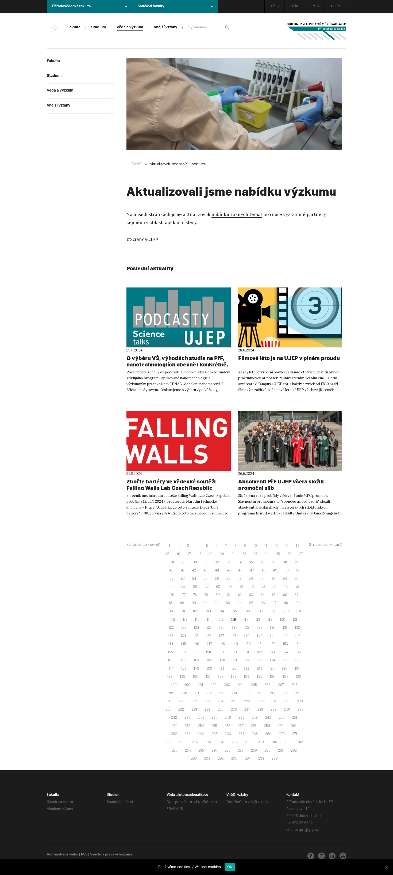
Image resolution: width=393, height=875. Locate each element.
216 (260, 693)
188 (169, 676)
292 (294, 750)
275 (208, 742)
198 (298, 676)
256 (227, 726)
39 (296, 562)
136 (208, 636)
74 (286, 586)
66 (195, 586)
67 (207, 586)
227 (260, 701)
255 (214, 726)
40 (171, 570)
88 (171, 603)
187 (297, 668)
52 (172, 578)
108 (273, 611)
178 (183, 668)
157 (195, 652)
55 (205, 578)
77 (184, 595)
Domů (136, 164)
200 (187, 685)
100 (170, 611)
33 (228, 562)
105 (234, 611)
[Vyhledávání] (228, 27)
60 (262, 578)
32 (217, 562)
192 (221, 676)
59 (251, 578)
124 (196, 627)
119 (270, 619)
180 (209, 668)
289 (254, 750)
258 (254, 726)
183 (246, 668)
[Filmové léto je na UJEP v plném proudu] (290, 317)
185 (272, 668)
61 (274, 578)
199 (174, 685)
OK (229, 867)
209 (171, 693)
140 (260, 636)
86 (285, 595)
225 (234, 701)
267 (241, 734)
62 (285, 578)
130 (272, 627)
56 (217, 578)
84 (262, 595)
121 (295, 619)
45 (229, 570)
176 (297, 660)
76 (172, 595)
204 (240, 685)
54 (194, 578)
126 (222, 627)
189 (182, 676)
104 (221, 611)
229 (287, 701)
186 (284, 668)
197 (285, 676)
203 (227, 685)
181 (221, 668)
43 (205, 570)
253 (188, 726)
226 (247, 701)
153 (285, 644)
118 (258, 619)
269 (268, 734)
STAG (295, 6)
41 (182, 570)
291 (280, 750)
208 (294, 685)
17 (189, 554)
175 (285, 660)
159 (221, 652)
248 (255, 717)
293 (194, 758)
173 (259, 660)
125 (209, 627)
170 (222, 660)
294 (207, 758)
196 (272, 676)
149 (235, 644)
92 (216, 603)
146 (196, 644)
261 (293, 726)
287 (227, 750)
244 (201, 717)
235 (221, 709)
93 (228, 603)
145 (183, 644)
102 (195, 611)
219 (297, 693)
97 (274, 603)
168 (196, 660)
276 (221, 742)
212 (209, 693)
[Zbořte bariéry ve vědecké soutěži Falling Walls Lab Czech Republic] (178, 441)
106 (247, 611)
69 (230, 586)
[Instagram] (321, 856)
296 (234, 758)
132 (297, 627)
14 (297, 545)
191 (208, 676)
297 (248, 758)
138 (234, 636)
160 (234, 652)
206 (267, 685)
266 (228, 734)
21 (233, 554)
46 (240, 570)
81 (228, 595)
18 (200, 554)
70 (241, 586)
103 (208, 611)
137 (221, 636)
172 (247, 660)
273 (181, 742)
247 (241, 717)
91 (205, 603)
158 (208, 652)
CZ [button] (273, 6)
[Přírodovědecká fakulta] (54, 27)
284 (188, 750)
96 (263, 603)
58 (239, 578)
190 (195, 676)
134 (183, 636)
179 (196, 668)
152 (272, 644)
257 (241, 726)
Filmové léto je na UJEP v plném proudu (289, 358)
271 (294, 734)
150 (248, 644)
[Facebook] (310, 856)
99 (297, 603)
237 (247, 709)
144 (170, 644)
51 (297, 570)
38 (285, 562)
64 (171, 586)
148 (222, 644)
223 (207, 701)
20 (222, 554)
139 (246, 636)
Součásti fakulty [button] (151, 6)
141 (272, 636)
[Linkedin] (332, 856)
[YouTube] (343, 856)
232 (181, 709)
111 (173, 619)
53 (183, 578)
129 (260, 627)
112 (185, 619)
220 (168, 701)
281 (287, 742)
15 (167, 554)
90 (194, 603)
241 (300, 709)
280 (274, 742)
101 (182, 611)
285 (201, 750)
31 (206, 562)
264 (201, 734)
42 (194, 570)
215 (247, 693)
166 (171, 660)
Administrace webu (62, 854)
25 (278, 554)
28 (172, 562)
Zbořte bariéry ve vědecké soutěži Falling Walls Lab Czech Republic (171, 484)
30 (195, 562)
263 (187, 734)
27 (301, 554)
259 (267, 726)
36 (262, 562)
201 (200, 685)
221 (181, 701)
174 (272, 660)
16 (178, 554)
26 (289, 554)
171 (235, 660)
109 (286, 611)
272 (168, 742)
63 (297, 578)
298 (261, 758)
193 (233, 676)
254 (201, 726)
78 (195, 595)
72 (263, 586)
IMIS (315, 6)
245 (214, 717)
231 (168, 709)
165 (298, 652)
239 (273, 709)
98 (286, 603)
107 (260, 611)
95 (251, 603)
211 (197, 693)
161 (246, 652)
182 (234, 668)
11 (265, 545)
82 (240, 595)
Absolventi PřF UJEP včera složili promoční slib (281, 484)
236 (234, 709)
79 (206, 595)
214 (234, 693)
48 (263, 570)
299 (275, 758)
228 (273, 701)
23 (255, 554)
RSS (84, 854)
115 (221, 619)
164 (285, 652)
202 (214, 685)
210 (184, 693)
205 (254, 685)
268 (255, 734)
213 (221, 693)
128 (247, 627)
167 (183, 660)
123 (183, 627)
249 (268, 717)
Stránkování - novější (143, 544)
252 (175, 726)
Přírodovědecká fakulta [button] (71, 6)
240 (287, 709)
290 (267, 750)
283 (175, 750)
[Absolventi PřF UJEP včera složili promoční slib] (290, 441)
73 (274, 586)
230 (300, 701)
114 (209, 619)
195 (259, 676)
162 (259, 652)
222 (194, 701)
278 (248, 742)
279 (261, 742)
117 (246, 619)
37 (274, 562)
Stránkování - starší (325, 544)
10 (255, 545)
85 (274, 595)
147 (209, 644)
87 (296, 595)
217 (272, 693)
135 (196, 636)
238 (260, 709)
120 (282, 619)
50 (287, 570)
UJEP (335, 6)
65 (183, 586)
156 (183, 652)
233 (194, 709)
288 (241, 750)
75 (297, 586)
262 (174, 734)
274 (195, 742)
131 (285, 627)
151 (260, 644)
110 (298, 611)
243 (187, 717)
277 (234, 742)
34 (240, 562)
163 (272, 652)
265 (214, 734)
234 (207, 709)
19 (211, 554)
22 (244, 554)
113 (197, 619)
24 (267, 554)
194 (246, 676)
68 (218, 586)
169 (209, 660)
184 (259, 668)
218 (285, 693)
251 (294, 717)
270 (282, 734)
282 (300, 742)
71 (252, 586)
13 (286, 545)
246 (228, 717)
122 (171, 627)
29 (184, 562)
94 (239, 603)
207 (281, 685)
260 (281, 726)
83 (251, 595)
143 (297, 636)
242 (174, 717)
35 (251, 562)
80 (218, 595)
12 (276, 545)
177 (171, 668)
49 (275, 570)
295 (221, 758)
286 (214, 750)
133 (170, 636)
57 (228, 578)
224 (221, 701)
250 (282, 717)
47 (252, 570)
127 (234, 627)
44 (217, 570)
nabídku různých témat (236, 214)
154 (298, 644)
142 (285, 636)
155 (170, 652)
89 (182, 603)
